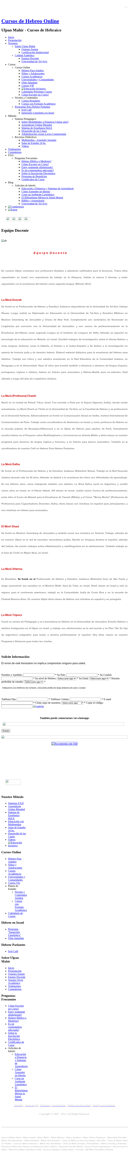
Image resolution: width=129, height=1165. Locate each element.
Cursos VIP (28, 85)
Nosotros (13, 43)
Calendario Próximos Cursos (37, 91)
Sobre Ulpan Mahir (25, 46)
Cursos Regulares (31, 100)
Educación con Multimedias (16, 823)
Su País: (61, 674)
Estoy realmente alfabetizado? (37, 167)
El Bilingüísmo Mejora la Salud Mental (42, 197)
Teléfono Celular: (60, 699)
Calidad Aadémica (24, 55)
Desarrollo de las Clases (34, 131)
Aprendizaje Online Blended (37, 125)
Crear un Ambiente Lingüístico (38, 194)
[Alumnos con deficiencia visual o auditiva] (34, 88)
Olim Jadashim (29, 82)
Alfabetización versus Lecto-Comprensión (44, 134)
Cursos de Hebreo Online (30, 21)
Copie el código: (94, 702)
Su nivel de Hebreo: (45, 678)
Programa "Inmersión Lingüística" (14, 932)
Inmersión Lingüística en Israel (38, 112)
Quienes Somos (30, 49)
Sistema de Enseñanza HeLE (37, 128)
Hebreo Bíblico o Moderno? (36, 161)
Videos (25, 146)
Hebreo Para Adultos (33, 70)
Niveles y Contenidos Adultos (21, 895)
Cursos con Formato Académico (39, 103)
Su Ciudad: (106, 674)
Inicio (11, 37)
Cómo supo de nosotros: (48, 702)
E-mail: (107, 699)
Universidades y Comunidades (38, 79)
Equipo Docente (30, 58)
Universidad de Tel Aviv (34, 61)
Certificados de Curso (33, 179)
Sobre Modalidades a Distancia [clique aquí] (45, 121)
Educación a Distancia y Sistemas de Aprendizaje (48, 188)
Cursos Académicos (32, 76)
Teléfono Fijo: (8, 699)
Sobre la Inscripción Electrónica (38, 173)
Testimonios (14, 149)
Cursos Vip (14, 882)
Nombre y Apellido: (12, 674)
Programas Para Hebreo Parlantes (32, 106)
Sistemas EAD (16, 803)
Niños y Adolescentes (33, 73)
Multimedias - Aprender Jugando (39, 140)
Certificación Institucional (35, 52)
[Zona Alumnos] (12, 209)
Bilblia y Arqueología (33, 200)
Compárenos (15, 152)
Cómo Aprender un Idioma (36, 191)
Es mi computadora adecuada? (38, 170)
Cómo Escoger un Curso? (35, 94)
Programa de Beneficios (34, 176)
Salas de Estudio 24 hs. (34, 143)
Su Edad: (84, 678)
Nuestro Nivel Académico (15, 982)
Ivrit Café (27, 109)
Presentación (15, 40)
